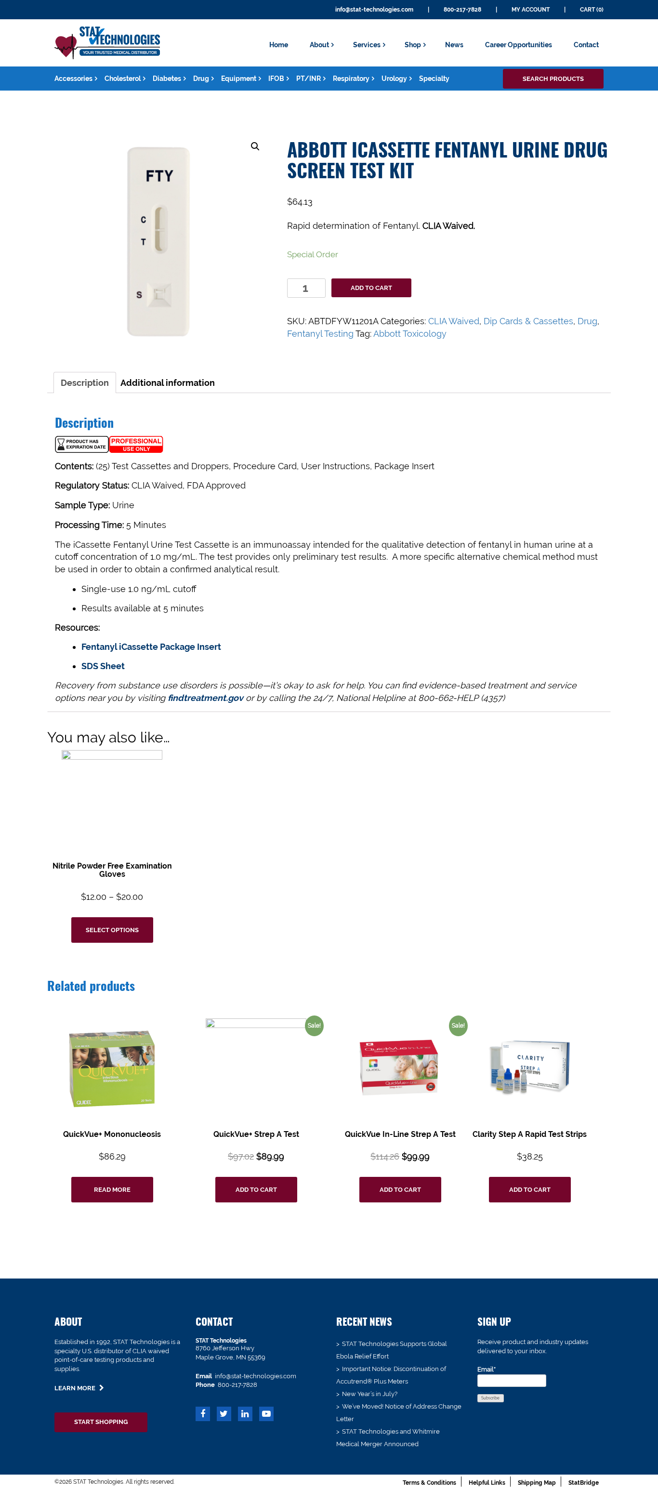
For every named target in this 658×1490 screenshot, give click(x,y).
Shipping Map (537, 1482)
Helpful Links (487, 1482)
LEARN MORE (75, 1388)
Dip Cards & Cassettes (528, 321)
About (319, 45)
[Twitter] (224, 1414)
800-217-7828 (462, 9)
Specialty (434, 78)
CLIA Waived (453, 321)
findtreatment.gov (205, 698)
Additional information (167, 383)
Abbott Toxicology (410, 334)
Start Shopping (101, 1421)
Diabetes (167, 78)
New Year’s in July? (369, 1394)
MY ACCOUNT (531, 9)
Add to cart (371, 287)
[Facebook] (203, 1414)
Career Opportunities (518, 45)
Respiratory (351, 78)
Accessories (73, 78)
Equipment (238, 78)
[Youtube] (266, 1414)
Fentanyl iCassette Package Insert (151, 647)
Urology (394, 78)
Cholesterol (123, 78)
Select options (112, 930)
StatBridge (583, 1482)
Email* (486, 1369)
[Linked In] (245, 1414)
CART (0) (592, 9)
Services (367, 45)
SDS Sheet (103, 666)
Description (85, 383)
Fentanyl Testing (320, 334)
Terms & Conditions (429, 1482)
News (454, 45)
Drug (201, 78)
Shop (413, 45)
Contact (586, 45)
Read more (112, 1189)
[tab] (84, 382)
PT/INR (308, 78)
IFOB (276, 78)
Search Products (553, 78)
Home (278, 45)
